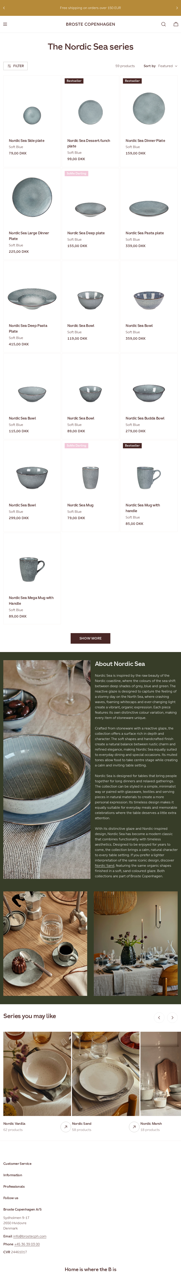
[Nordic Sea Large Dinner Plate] (32, 196)
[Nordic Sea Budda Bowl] (148, 382)
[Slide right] (172, 1017)
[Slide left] (159, 1017)
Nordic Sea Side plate (26, 141)
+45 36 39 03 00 (27, 1244)
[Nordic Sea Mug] (90, 468)
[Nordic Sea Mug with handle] (148, 468)
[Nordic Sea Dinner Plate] (148, 104)
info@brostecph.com (29, 1236)
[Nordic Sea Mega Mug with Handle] (32, 561)
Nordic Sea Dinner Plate (145, 141)
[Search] (163, 24)
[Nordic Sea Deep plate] (90, 196)
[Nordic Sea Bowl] (90, 289)
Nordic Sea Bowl (80, 326)
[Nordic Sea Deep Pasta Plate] (32, 289)
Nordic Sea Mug (80, 505)
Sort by (150, 66)
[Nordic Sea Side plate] (32, 104)
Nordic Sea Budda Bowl (145, 418)
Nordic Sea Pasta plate (145, 233)
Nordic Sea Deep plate (86, 233)
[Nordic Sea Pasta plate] (148, 196)
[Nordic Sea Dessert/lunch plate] (90, 104)
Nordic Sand (104, 865)
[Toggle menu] (5, 24)
